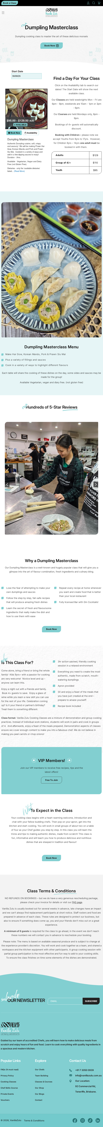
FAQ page (77, 902)
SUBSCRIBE (91, 1001)
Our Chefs (39, 1069)
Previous (7, 484)
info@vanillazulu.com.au (88, 1075)
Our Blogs (39, 1094)
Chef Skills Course (9, 1088)
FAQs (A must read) (10, 1069)
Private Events (7, 1094)
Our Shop (39, 1088)
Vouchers (5, 1100)
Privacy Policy (7, 1075)
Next (95, 484)
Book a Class (9, 3)
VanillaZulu (15, 1120)
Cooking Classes (8, 1081)
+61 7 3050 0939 (84, 1070)
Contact (38, 1100)
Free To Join (51, 780)
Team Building (41, 1075)
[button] (93, 3)
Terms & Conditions (34, 1120)
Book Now (49, 45)
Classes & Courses (43, 1081)
